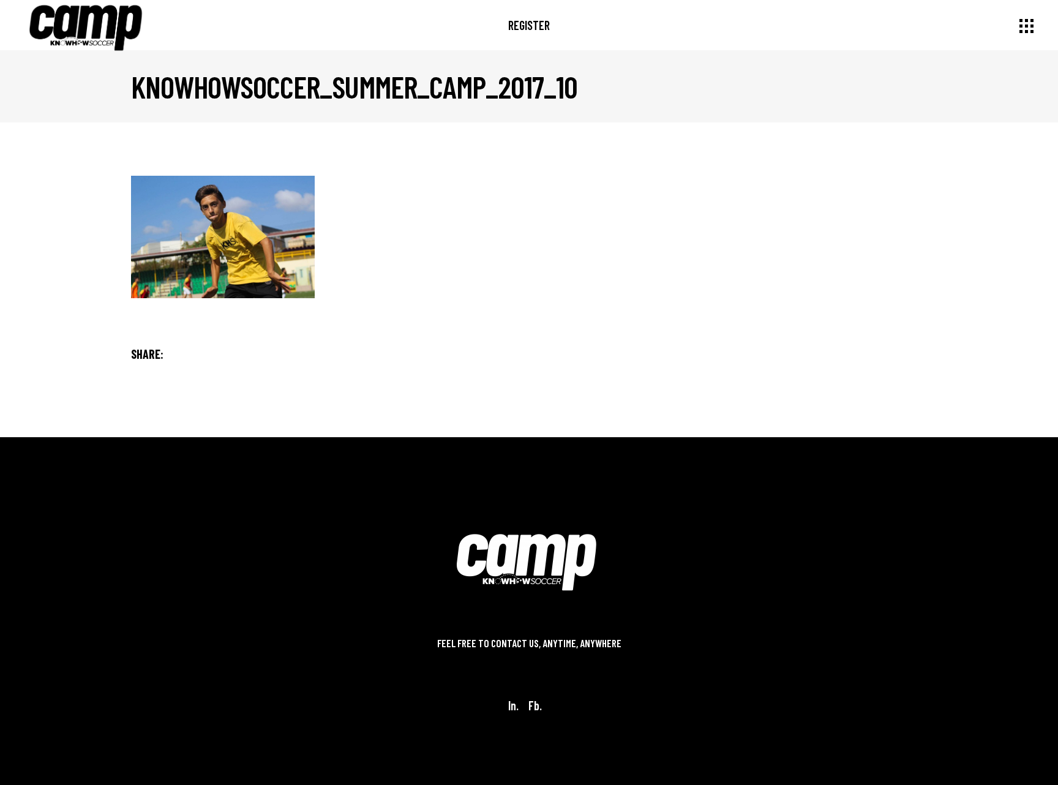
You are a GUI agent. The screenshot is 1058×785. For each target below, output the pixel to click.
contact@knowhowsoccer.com (529, 658)
